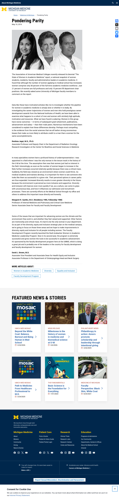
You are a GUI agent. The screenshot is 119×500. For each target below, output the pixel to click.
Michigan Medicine (23, 432)
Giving (16, 445)
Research (65, 432)
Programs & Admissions (89, 436)
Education (86, 432)
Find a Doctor (43, 436)
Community (17, 442)
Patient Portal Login (45, 442)
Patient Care (45, 432)
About (15, 436)
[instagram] (18, 453)
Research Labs (65, 439)
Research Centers (66, 442)
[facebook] (15, 453)
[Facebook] (117, 21)
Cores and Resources (67, 445)
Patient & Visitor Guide (46, 439)
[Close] (115, 489)
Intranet (83, 448)
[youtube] (26, 453)
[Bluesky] (117, 32)
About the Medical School (89, 445)
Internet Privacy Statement (20, 495)
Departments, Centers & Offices (91, 442)
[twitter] (22, 453)
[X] (117, 25)
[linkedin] (69, 453)
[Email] (117, 28)
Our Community (86, 439)
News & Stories (18, 448)
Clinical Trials (65, 436)
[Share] (117, 36)
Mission (16, 439)
